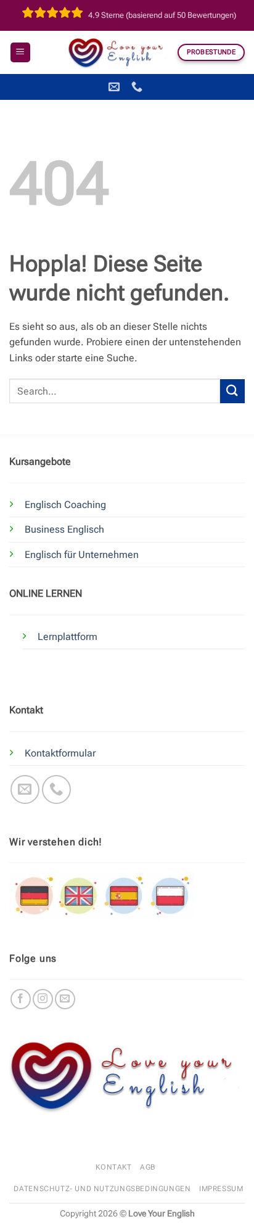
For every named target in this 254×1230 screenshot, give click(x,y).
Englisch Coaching (65, 504)
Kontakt (113, 1167)
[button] (20, 53)
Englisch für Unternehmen (82, 554)
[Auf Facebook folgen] (20, 999)
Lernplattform (67, 636)
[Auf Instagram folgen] (43, 999)
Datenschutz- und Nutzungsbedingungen (102, 1188)
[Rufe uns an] (56, 789)
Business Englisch (64, 529)
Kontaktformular (60, 753)
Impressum (221, 1188)
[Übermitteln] (232, 391)
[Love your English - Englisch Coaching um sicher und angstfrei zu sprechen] (118, 52)
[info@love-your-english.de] (116, 87)
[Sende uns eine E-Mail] (24, 789)
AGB (147, 1167)
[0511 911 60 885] (138, 87)
